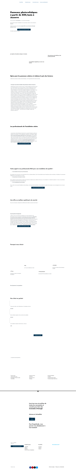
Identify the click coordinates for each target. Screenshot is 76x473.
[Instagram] (35, 467)
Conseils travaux (27, 2)
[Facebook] (30, 467)
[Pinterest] (32, 467)
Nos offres (21, 2)
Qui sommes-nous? (56, 444)
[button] (24, 29)
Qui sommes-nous (35, 2)
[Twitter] (37, 467)
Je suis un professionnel (44, 2)
